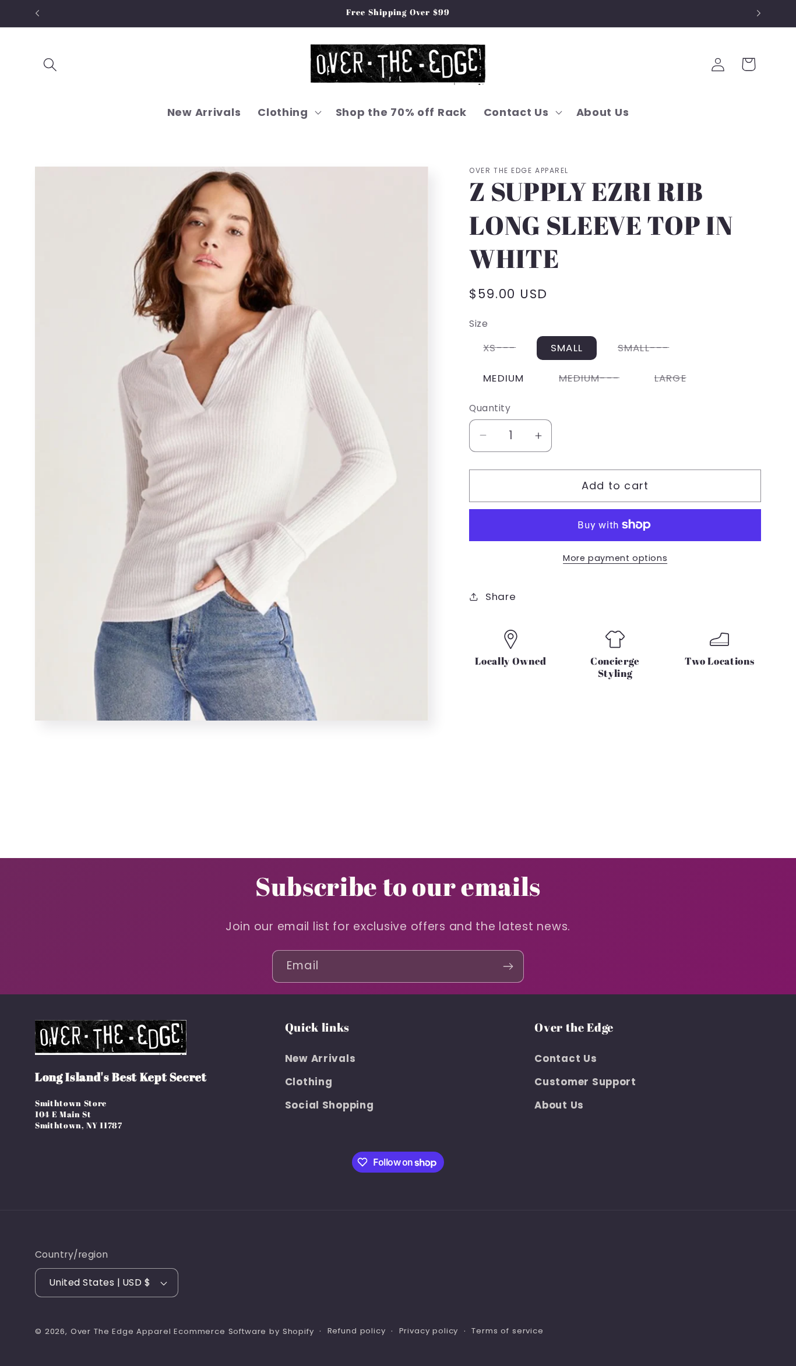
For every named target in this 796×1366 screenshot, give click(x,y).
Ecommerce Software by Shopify (244, 1331)
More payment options (615, 558)
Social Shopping (329, 1104)
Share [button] (500, 596)
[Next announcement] (759, 13)
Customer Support (585, 1081)
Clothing (309, 1081)
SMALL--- (651, 350)
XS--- (506, 350)
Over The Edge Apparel (121, 1331)
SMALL (567, 348)
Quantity (489, 408)
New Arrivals (320, 1058)
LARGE (677, 380)
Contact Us (565, 1058)
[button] (50, 64)
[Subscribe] (507, 966)
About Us (559, 1104)
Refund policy (356, 1330)
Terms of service (507, 1330)
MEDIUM (503, 378)
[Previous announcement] (37, 13)
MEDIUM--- (596, 380)
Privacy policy (429, 1330)
